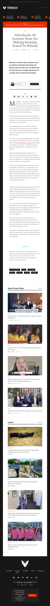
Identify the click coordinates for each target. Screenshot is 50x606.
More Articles (34, 84)
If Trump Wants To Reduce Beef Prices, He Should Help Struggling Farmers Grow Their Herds (23, 451)
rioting (26, 272)
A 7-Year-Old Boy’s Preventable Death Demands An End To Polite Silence (24, 348)
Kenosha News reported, (24, 143)
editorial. (26, 208)
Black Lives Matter (15, 269)
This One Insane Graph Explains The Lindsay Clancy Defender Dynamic (22, 546)
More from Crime (16, 288)
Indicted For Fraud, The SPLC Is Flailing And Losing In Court (25, 411)
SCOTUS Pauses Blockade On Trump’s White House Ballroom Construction (22, 482)
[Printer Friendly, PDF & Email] (35, 97)
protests (19, 272)
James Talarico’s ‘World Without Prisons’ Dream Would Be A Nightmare (24, 317)
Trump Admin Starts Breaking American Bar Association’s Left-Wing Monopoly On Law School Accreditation (24, 514)
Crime (24, 269)
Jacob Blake (31, 269)
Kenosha (12, 272)
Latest (10, 422)
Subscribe (32, 595)
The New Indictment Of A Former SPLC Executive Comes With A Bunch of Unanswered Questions (24, 380)
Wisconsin (34, 272)
